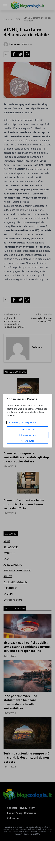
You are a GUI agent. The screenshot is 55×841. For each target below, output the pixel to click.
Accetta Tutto (27, 440)
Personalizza (27, 429)
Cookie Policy (13, 422)
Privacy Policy (29, 422)
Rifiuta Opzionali (27, 435)
